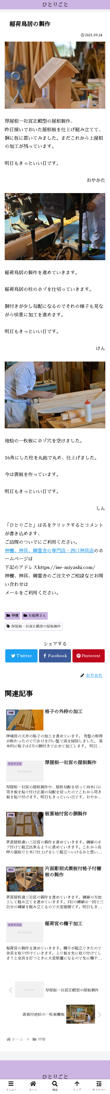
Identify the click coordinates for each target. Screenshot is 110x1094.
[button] (98, 707)
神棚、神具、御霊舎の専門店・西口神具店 (49, 550)
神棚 (14, 615)
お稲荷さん (37, 615)
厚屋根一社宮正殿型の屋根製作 (36, 626)
